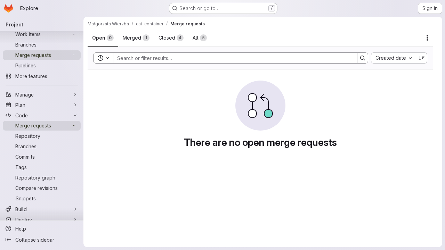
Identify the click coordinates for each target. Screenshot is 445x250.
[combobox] (393, 58)
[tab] (103, 38)
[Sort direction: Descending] (421, 58)
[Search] (362, 58)
